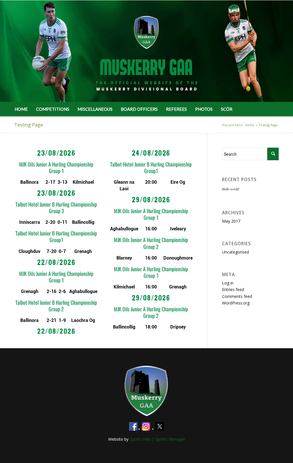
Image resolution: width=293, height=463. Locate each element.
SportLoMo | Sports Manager (157, 439)
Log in (227, 283)
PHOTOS (204, 109)
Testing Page (28, 125)
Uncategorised (235, 252)
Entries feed (233, 289)
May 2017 (231, 221)
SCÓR (226, 109)
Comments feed (237, 296)
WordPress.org (236, 303)
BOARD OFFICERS (139, 109)
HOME (21, 109)
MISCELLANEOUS (95, 109)
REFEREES (176, 109)
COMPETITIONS (52, 109)
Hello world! (230, 189)
